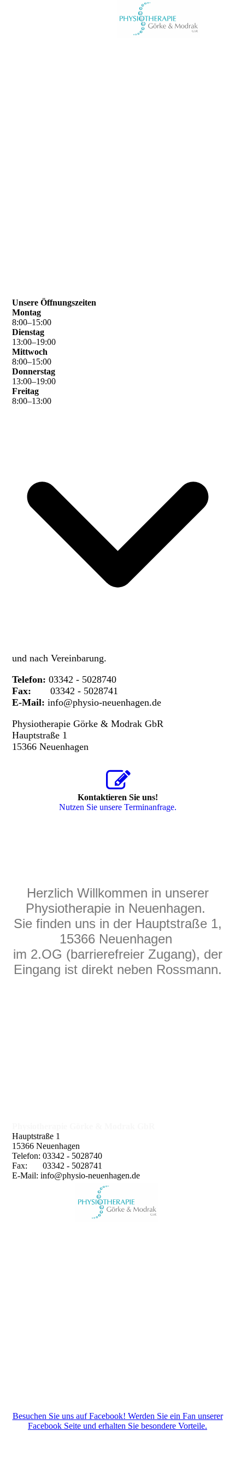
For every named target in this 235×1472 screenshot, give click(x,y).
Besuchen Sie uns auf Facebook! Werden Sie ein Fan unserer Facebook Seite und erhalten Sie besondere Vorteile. (118, 1420)
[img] (158, 19)
